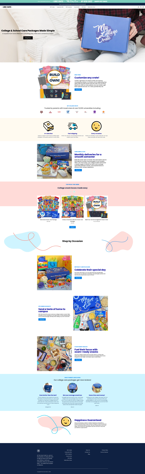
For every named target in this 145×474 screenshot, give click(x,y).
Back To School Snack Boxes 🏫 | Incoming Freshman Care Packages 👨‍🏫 (72, 4)
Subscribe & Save (68, 460)
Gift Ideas (70, 458)
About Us (88, 450)
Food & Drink (69, 456)
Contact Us (87, 452)
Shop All (72, 227)
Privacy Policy (105, 450)
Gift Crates (69, 450)
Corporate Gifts (68, 452)
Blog (89, 454)
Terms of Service (104, 452)
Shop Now (28, 38)
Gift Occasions (68, 454)
